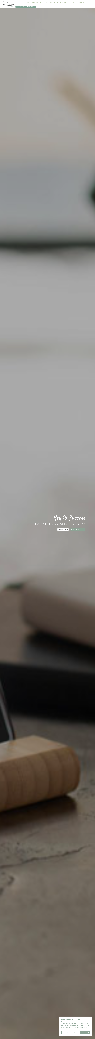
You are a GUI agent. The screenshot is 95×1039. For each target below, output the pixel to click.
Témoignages (65, 2)
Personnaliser (66, 1032)
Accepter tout (85, 1032)
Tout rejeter (76, 1032)
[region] (75, 1026)
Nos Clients (53, 2)
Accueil (18, 2)
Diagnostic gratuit (77, 529)
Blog (73, 2)
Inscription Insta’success (25, 7)
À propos (26, 2)
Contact (82, 2)
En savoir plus (63, 529)
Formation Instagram (39, 2)
